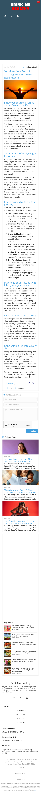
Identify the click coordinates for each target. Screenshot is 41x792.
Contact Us (21, 768)
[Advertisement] (20, 39)
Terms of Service (20, 773)
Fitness (10, 383)
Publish (32, 431)
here (35, 790)
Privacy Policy (20, 779)
